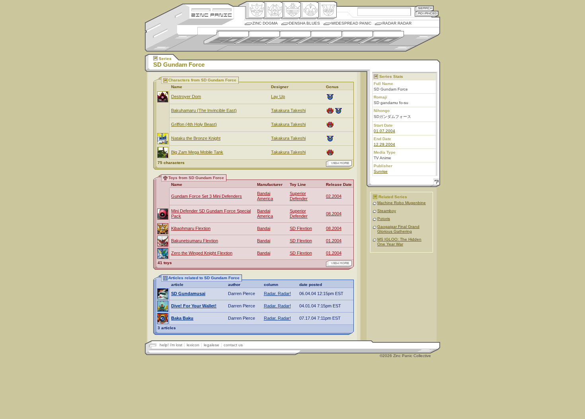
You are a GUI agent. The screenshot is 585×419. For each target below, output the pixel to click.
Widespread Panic (351, 23)
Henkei (273, 10)
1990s (350, 37)
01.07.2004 (384, 131)
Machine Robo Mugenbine (401, 203)
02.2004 (333, 196)
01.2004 (333, 240)
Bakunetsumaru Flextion (194, 240)
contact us (233, 345)
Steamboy (386, 211)
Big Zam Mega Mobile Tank (197, 152)
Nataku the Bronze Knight (195, 138)
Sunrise (381, 171)
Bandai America (265, 196)
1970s (288, 37)
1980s (319, 37)
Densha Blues (304, 23)
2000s (381, 37)
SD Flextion (301, 228)
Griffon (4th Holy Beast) (194, 124)
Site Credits (211, 9)
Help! (435, 183)
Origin (255, 10)
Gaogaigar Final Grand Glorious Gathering (398, 229)
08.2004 (333, 213)
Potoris (383, 218)
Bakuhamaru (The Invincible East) (204, 110)
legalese (211, 345)
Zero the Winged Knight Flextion (201, 253)
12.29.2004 (384, 144)
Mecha (291, 10)
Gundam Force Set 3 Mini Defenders (206, 196)
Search (424, 8)
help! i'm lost (171, 345)
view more (339, 163)
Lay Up (278, 96)
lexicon (193, 345)
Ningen (309, 10)
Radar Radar (396, 23)
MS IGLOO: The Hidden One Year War (399, 241)
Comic (327, 10)
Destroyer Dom (186, 96)
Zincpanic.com (211, 14)
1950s (226, 37)
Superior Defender (299, 196)
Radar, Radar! (277, 293)
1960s (257, 37)
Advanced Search (427, 14)
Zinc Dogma (265, 23)
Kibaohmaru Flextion (191, 228)
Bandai (263, 228)
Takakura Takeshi (288, 110)
